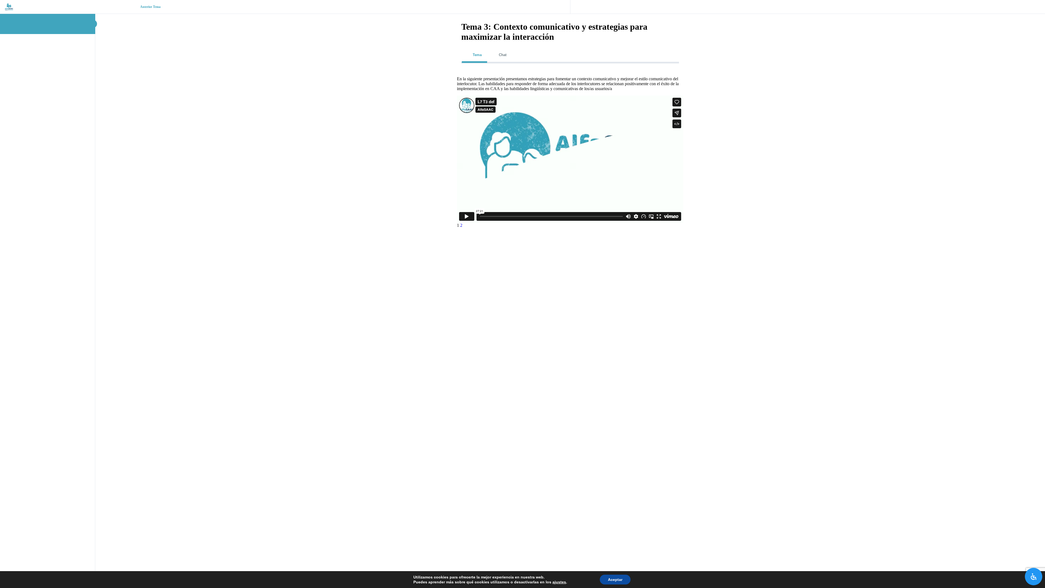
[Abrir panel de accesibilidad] (1033, 576)
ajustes (559, 582)
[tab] (474, 54)
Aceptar (615, 579)
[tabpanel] (570, 150)
